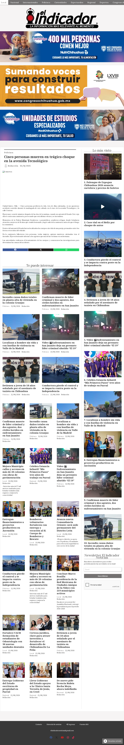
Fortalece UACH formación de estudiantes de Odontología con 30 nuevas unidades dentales (13, 639)
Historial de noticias (54, 724)
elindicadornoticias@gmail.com (62, 730)
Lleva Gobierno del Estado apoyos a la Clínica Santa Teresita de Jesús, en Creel (40, 686)
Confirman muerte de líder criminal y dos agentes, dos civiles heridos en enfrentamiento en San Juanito (60, 301)
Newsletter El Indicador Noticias (102, 556)
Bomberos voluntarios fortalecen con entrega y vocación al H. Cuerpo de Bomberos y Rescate (38, 529)
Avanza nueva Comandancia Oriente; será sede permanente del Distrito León (67, 525)
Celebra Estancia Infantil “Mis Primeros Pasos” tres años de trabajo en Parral (40, 472)
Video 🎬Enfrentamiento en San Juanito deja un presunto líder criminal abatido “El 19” (59, 345)
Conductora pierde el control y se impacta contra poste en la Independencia (60, 388)
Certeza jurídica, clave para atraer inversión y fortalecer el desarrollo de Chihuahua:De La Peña (40, 641)
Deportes (104, 2)
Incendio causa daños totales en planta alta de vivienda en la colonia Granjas (20, 300)
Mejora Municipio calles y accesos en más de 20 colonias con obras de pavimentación (14, 472)
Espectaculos (77, 2)
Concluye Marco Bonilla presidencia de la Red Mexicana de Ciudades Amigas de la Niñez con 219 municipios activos (67, 583)
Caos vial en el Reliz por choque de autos (99, 224)
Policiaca (46, 2)
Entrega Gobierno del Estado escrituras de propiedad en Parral (13, 686)
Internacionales (30, 2)
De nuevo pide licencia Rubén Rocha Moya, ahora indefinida (67, 684)
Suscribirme (103, 576)
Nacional (14, 2)
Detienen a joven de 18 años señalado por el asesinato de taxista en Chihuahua (19, 388)
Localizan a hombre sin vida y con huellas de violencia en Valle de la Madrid (20, 345)
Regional (91, 2)
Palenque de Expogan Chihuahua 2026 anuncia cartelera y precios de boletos (101, 185)
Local (5, 481)
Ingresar (71, 724)
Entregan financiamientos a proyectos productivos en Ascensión (13, 525)
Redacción (13, 166)
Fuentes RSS (84, 724)
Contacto (38, 724)
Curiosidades (60, 2)
